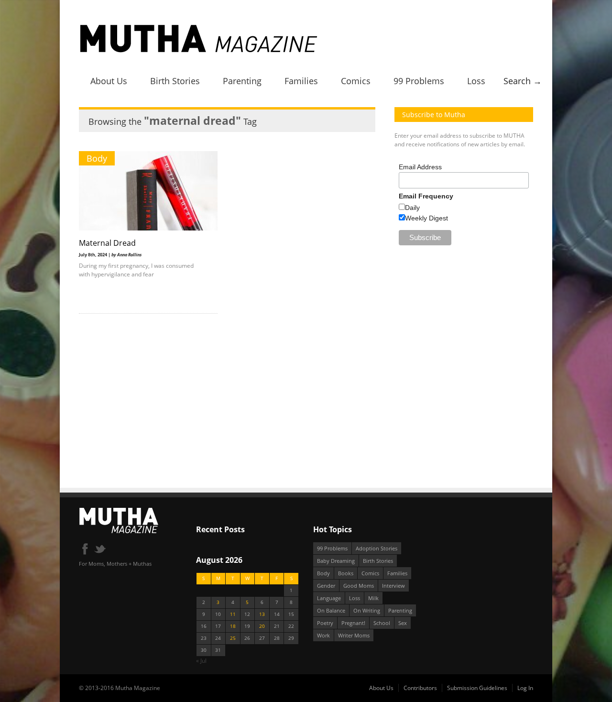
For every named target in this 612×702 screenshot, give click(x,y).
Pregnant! (353, 622)
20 (262, 626)
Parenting (242, 81)
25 (233, 638)
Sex (402, 622)
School (381, 622)
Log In (525, 688)
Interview (393, 585)
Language (329, 598)
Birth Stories (175, 81)
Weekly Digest (426, 218)
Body (97, 158)
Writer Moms (354, 635)
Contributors (420, 688)
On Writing (366, 610)
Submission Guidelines (477, 688)
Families (301, 81)
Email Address (420, 167)
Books (345, 573)
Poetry (325, 622)
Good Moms (358, 585)
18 (233, 626)
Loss (476, 81)
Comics (356, 81)
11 (233, 614)
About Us (108, 81)
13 (262, 614)
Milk (373, 598)
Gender (326, 585)
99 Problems (418, 81)
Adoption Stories (376, 548)
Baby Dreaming (336, 560)
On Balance (331, 610)
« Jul (201, 661)
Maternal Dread (107, 243)
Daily (412, 207)
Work (323, 635)
